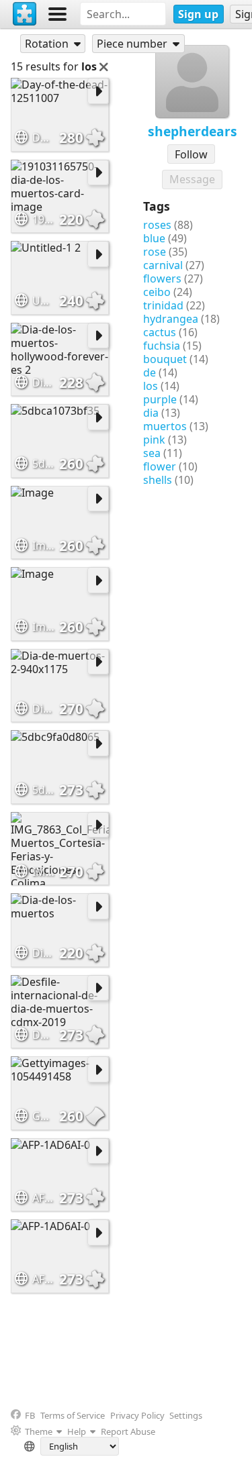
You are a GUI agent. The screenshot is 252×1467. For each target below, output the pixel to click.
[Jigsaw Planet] (25, 14)
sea (152, 453)
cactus (159, 332)
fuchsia (161, 345)
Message (192, 179)
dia (151, 412)
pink (154, 439)
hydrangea (170, 318)
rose (154, 251)
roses (157, 224)
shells (157, 479)
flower (159, 466)
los (150, 385)
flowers (162, 278)
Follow (191, 154)
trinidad (163, 305)
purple (160, 399)
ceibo (157, 292)
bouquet (165, 359)
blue (154, 238)
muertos (165, 426)
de (149, 372)
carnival (163, 265)
